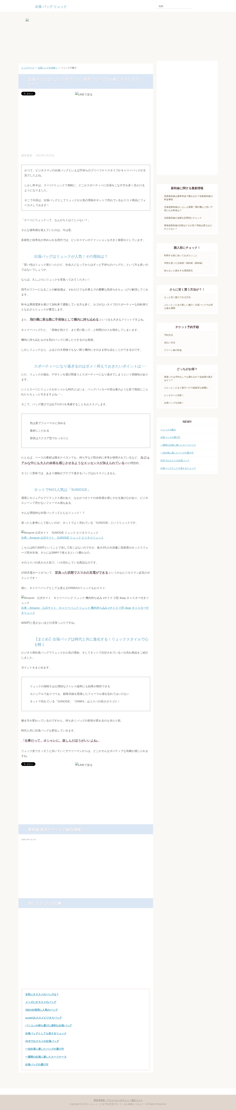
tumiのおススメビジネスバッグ (43, 1017)
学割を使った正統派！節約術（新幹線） (184, 263)
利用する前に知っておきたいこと (180, 255)
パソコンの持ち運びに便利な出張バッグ (48, 1025)
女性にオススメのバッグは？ (42, 994)
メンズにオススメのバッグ (40, 1002)
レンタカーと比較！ (174, 395)
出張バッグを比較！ (48, 67)
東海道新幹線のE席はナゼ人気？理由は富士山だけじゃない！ (188, 227)
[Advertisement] (85, 125)
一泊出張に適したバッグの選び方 (44, 1048)
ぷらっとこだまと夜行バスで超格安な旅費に (186, 387)
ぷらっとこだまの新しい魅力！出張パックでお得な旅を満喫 (188, 306)
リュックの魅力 (168, 429)
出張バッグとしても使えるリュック (46, 1033)
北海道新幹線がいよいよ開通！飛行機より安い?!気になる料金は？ (188, 209)
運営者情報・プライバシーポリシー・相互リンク (118, 1100)
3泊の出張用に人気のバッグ (41, 1009)
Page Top (139, 1079)
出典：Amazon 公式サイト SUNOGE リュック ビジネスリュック (62, 537)
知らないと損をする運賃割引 (178, 270)
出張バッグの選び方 (36, 1064)
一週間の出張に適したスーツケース (46, 1056)
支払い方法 (169, 342)
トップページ (27, 67)
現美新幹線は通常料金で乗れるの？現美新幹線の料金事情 (188, 198)
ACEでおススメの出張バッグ (42, 1041)
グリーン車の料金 (173, 350)
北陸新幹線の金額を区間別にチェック (183, 218)
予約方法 (168, 335)
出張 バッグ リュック (51, 6)
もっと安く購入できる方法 (177, 297)
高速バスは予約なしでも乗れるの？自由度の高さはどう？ (188, 378)
